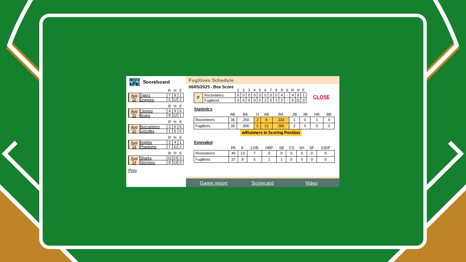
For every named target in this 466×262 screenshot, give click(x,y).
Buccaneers (150, 127)
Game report (214, 183)
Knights (146, 142)
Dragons (147, 100)
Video (311, 183)
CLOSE (321, 97)
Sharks (146, 158)
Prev (132, 170)
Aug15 (134, 97)
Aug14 (134, 145)
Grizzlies (147, 131)
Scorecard (262, 183)
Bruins (145, 115)
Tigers (145, 95)
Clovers (146, 111)
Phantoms (148, 147)
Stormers (147, 162)
